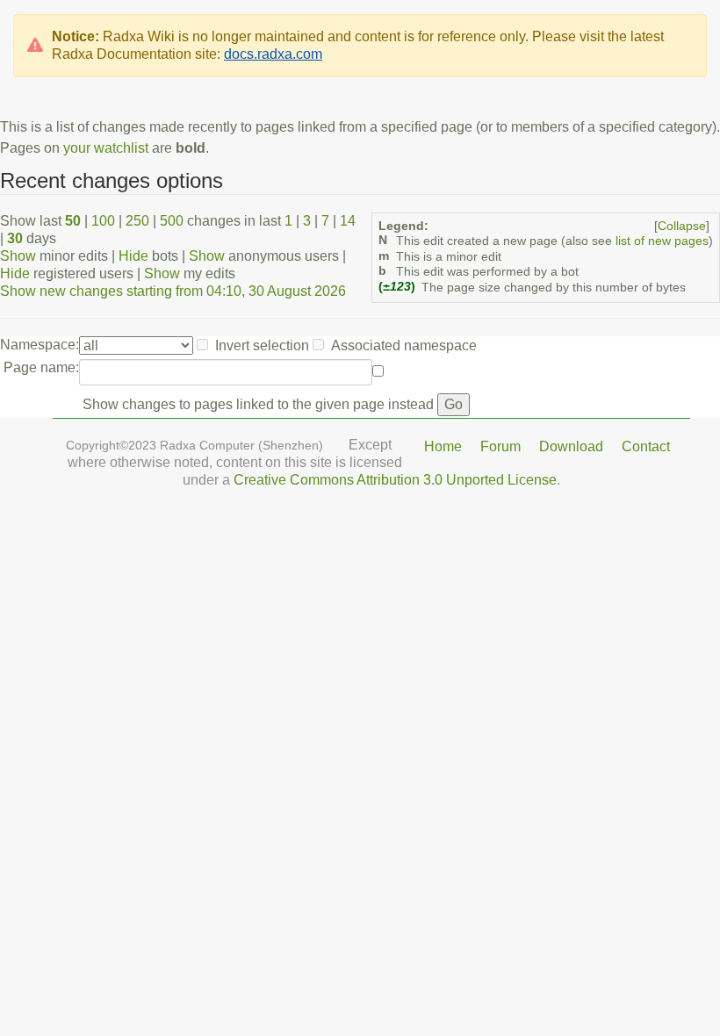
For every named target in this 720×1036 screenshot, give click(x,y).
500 (172, 220)
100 (103, 220)
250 (137, 220)
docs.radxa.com (273, 54)
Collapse (682, 226)
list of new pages (662, 241)
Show (18, 255)
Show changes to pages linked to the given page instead (258, 404)
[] (682, 226)
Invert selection (262, 345)
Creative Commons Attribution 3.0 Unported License (395, 479)
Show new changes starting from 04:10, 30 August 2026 (173, 291)
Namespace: (39, 344)
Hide (133, 255)
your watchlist (105, 147)
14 (348, 220)
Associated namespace (404, 345)
